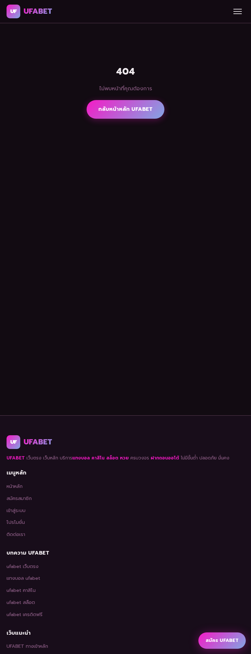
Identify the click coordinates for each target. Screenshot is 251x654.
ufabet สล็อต (21, 602)
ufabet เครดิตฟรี (24, 614)
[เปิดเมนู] (237, 11)
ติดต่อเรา (16, 534)
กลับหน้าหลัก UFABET (125, 109)
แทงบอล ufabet (23, 578)
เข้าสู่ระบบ (16, 510)
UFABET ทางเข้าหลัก (27, 646)
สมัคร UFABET (222, 640)
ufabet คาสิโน (21, 590)
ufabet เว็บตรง (23, 566)
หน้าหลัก (15, 486)
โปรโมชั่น (16, 522)
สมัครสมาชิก (19, 498)
